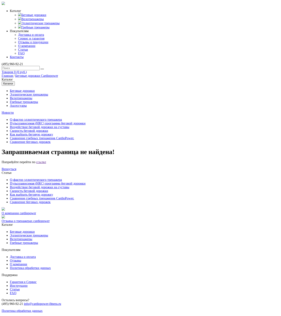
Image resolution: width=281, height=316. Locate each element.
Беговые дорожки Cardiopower (36, 75)
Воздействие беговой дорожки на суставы (39, 127)
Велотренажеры (32, 19)
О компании (26, 46)
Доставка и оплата (31, 34)
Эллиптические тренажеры (40, 23)
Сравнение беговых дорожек (30, 142)
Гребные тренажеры (35, 27)
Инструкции (19, 285)
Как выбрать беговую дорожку (31, 134)
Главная (8, 75)
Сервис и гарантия (31, 38)
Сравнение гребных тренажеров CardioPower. (42, 138)
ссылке (41, 162)
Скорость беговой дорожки (29, 130)
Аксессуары (18, 105)
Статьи (23, 49)
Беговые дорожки (33, 15)
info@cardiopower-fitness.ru (42, 303)
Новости (8, 112)
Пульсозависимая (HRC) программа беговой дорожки (48, 123)
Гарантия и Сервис (23, 282)
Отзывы (15, 260)
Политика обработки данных (30, 268)
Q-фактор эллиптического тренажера (36, 119)
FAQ (21, 53)
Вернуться (9, 169)
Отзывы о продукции (33, 42)
